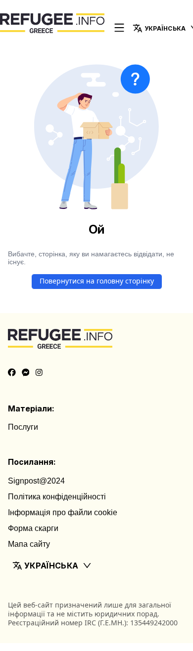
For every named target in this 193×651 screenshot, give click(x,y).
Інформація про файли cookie (62, 512)
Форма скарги (33, 528)
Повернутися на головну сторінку (97, 280)
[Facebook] (12, 372)
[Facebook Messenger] (26, 372)
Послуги (23, 427)
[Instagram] (39, 372)
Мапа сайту (29, 544)
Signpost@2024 (36, 481)
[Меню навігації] (119, 28)
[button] (96, 565)
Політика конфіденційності (57, 496)
